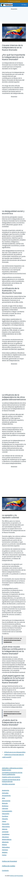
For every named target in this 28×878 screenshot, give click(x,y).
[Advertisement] (14, 15)
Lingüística (5, 834)
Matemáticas (6, 839)
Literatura (5, 837)
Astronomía (6, 801)
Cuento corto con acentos (11, 777)
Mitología (5, 842)
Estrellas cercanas (8, 784)
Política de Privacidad (9, 861)
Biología (5, 803)
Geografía (5, 824)
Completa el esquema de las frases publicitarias (12, 773)
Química (5, 850)
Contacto (5, 870)
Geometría (6, 827)
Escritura (5, 816)
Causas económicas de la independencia (11, 780)
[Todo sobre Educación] (7, 5)
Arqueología (6, 796)
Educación (5, 814)
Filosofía (5, 819)
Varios (4, 855)
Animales (5, 793)
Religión (4, 852)
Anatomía (5, 790)
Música (4, 845)
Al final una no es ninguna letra (14, 752)
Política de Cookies (8, 866)
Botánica (5, 806)
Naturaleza (6, 847)
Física (4, 821)
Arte (3, 798)
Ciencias (5, 808)
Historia (4, 829)
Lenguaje (5, 832)
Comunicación (7, 811)
